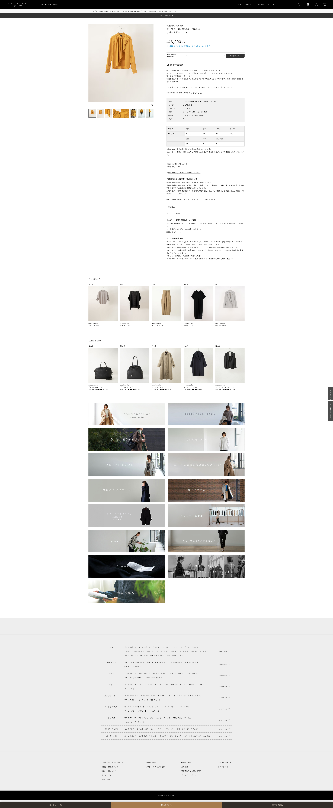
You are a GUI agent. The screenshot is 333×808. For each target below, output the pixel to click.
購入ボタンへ (166, 805)
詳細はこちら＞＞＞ (174, 232)
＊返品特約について (174, 167)
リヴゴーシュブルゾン (174, 655)
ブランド (270, 4)
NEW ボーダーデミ (163, 718)
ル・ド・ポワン (145, 647)
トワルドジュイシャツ (154, 678)
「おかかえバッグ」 (95, 387)
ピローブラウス (130, 673)
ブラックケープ (183, 729)
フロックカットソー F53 (181, 718)
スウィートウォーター (166, 729)
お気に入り (249, 4)
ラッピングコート (185, 707)
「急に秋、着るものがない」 (43, 4)
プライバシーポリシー (189, 775)
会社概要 (184, 767)
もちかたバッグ (195, 736)
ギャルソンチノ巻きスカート (150, 700)
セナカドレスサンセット (146, 729)
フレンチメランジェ (146, 718)
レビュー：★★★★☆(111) (225, 389)
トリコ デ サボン (94, 325)
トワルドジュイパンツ (177, 695)
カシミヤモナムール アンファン (165, 647)
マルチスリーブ (130, 718)
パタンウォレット (131, 655)
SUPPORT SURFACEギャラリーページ (200, 87)
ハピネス (206, 736)
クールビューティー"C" (200, 651)
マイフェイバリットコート (134, 707)
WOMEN (114, 11)
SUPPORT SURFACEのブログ (178, 93)
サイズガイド (106, 775)
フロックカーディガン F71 (134, 722)
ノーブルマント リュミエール (158, 651)
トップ (93, 11)
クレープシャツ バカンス (188, 647)
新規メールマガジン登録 (155, 767)
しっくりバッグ (181, 736)
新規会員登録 (151, 762)
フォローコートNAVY (191, 387)
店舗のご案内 (186, 762)
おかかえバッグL (166, 736)
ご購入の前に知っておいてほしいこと (115, 762)
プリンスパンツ (130, 647)
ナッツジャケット (221, 325)
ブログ (239, 4)
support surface (104, 11)
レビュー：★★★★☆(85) (193, 389)
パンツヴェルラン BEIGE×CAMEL (153, 695)
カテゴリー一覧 (55, 805)
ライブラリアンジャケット (224, 387)
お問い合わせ (223, 767)
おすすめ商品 (277, 805)
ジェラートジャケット (132, 666)
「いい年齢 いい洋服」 (330, 393)
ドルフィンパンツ (158, 325)
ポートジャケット (191, 662)
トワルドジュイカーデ (172, 684)
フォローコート (170, 707)
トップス (123, 11)
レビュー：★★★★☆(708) (98, 389)
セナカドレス (188, 325)
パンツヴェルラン (131, 695)
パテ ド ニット (125, 325)
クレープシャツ (191, 673)
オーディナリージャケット (134, 651)
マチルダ (194, 729)
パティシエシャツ (176, 673)
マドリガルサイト (225, 762)
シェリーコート (156, 711)
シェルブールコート (159, 387)
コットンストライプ (160, 673)
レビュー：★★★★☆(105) (161, 389)
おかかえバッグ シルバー (148, 736)
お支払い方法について (109, 767)
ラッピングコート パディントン (152, 655)
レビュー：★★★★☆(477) (130, 389)
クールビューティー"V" (180, 651)
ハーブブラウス (144, 673)
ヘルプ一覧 (105, 779)
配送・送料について (109, 771)
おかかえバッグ (130, 736)
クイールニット (130, 689)
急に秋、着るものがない (330, 411)
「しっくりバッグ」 (127, 387)
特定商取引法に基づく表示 (191, 771)
